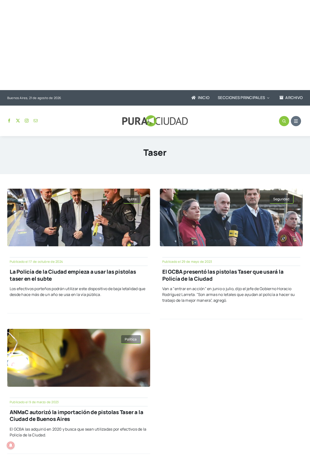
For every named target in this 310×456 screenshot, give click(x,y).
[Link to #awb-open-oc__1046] (284, 121)
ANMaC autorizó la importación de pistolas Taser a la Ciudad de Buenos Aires (76, 416)
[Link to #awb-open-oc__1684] (296, 121)
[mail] (36, 121)
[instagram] (27, 121)
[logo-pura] (155, 117)
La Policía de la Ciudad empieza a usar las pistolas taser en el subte (73, 275)
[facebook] (9, 121)
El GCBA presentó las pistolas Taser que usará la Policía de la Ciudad (222, 275)
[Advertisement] (152, 45)
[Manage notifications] (11, 445)
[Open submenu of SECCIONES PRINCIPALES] (267, 98)
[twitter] (18, 121)
